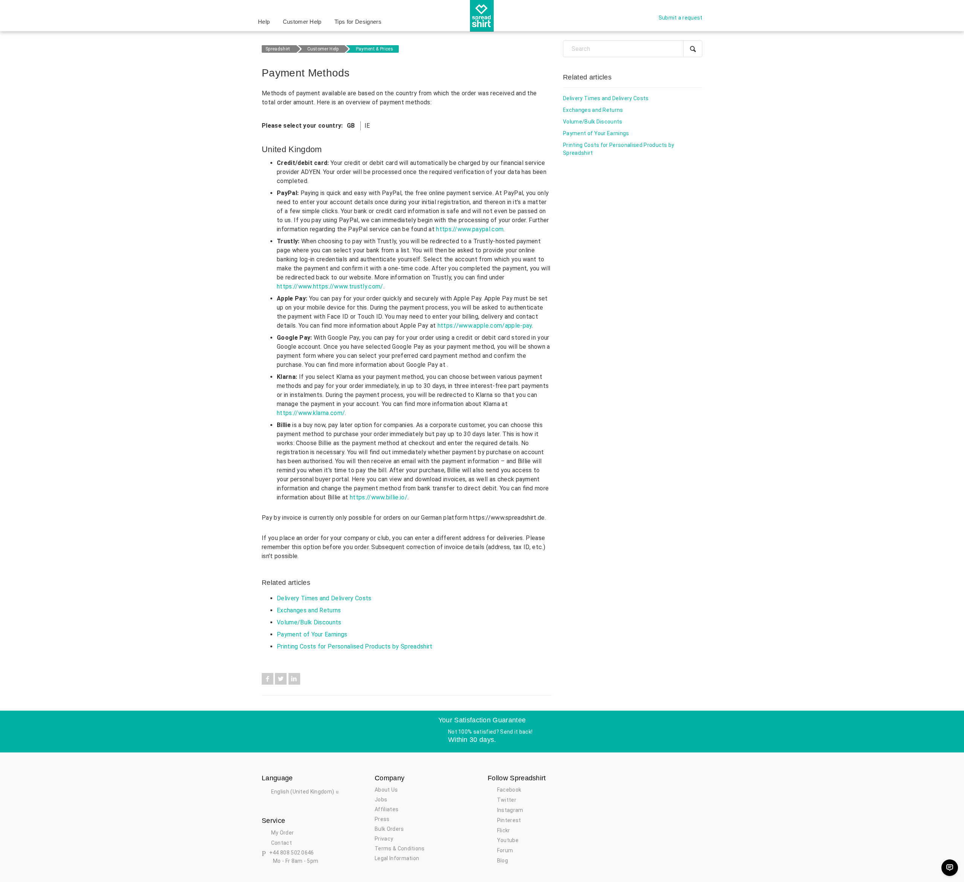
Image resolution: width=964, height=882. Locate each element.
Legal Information (397, 858)
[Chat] (949, 867)
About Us (386, 790)
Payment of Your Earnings (312, 634)
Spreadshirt (277, 49)
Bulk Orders (389, 829)
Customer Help (302, 21)
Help (264, 21)
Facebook (267, 679)
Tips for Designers (357, 21)
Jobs (381, 800)
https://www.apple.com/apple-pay (485, 325)
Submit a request (681, 18)
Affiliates (386, 809)
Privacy (384, 839)
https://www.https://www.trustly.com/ (330, 286)
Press (382, 819)
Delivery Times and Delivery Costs (324, 598)
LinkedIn (294, 679)
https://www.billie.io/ (378, 497)
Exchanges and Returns (309, 610)
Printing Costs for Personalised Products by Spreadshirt (355, 646)
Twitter (281, 679)
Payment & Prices (374, 49)
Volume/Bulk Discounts (309, 622)
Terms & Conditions (400, 848)
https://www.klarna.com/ (311, 413)
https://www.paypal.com (469, 229)
